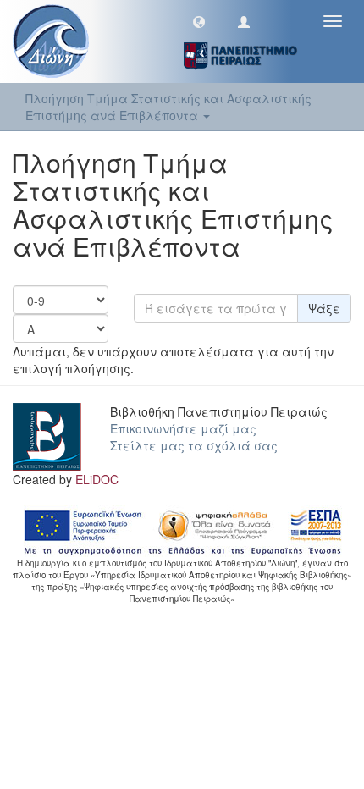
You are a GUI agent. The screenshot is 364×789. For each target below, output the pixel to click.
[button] (199, 21)
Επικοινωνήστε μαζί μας (183, 428)
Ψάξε (324, 308)
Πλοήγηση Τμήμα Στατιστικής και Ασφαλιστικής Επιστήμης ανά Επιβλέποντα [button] (168, 107)
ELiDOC (97, 479)
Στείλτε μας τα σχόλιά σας (194, 445)
